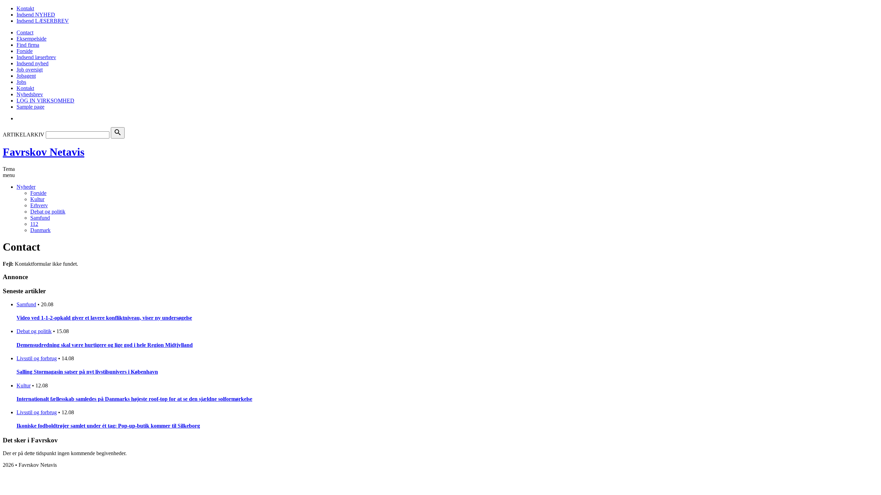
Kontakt (25, 8)
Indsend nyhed (33, 63)
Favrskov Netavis (43, 152)
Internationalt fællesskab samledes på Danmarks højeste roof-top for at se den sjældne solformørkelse (134, 399)
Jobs (21, 82)
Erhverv (39, 205)
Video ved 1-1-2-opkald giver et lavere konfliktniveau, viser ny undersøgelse (104, 318)
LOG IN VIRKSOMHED (45, 100)
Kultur (37, 199)
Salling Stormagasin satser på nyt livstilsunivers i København (87, 372)
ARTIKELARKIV (23, 135)
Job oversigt (30, 70)
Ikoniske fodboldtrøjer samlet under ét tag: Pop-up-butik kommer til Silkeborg (108, 426)
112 (34, 224)
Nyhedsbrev (30, 94)
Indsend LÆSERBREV (43, 21)
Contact (25, 32)
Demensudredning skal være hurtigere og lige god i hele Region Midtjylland (105, 345)
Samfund (40, 218)
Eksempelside (31, 39)
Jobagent (26, 76)
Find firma (28, 45)
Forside (25, 51)
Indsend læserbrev (36, 57)
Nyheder (26, 187)
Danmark (40, 230)
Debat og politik (47, 211)
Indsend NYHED (36, 15)
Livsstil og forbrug (37, 358)
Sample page (30, 107)
